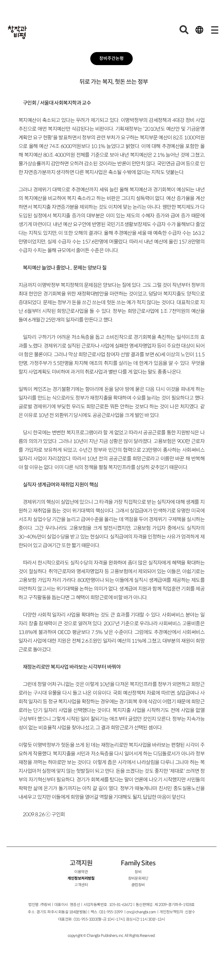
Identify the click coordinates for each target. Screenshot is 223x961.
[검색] (184, 29)
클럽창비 (138, 884)
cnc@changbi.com (141, 911)
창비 (138, 871)
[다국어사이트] (199, 29)
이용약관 (81, 871)
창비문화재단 (138, 878)
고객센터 (81, 884)
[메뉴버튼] (214, 29)
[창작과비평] (17, 32)
